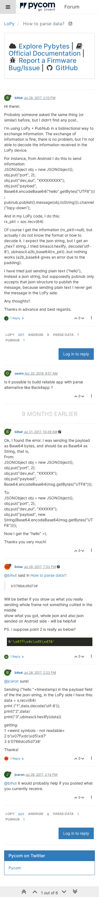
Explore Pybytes (43, 46)
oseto (19, 373)
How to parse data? (48, 575)
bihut (19, 98)
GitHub (66, 68)
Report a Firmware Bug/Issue (42, 64)
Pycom (15, 867)
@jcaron (11, 681)
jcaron (19, 775)
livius (19, 567)
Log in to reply (76, 354)
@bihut (10, 575)
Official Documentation (45, 53)
